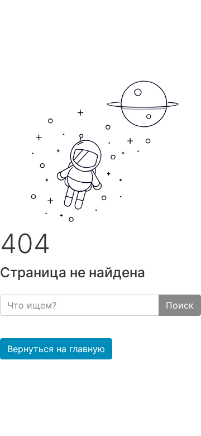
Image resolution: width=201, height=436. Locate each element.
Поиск (180, 305)
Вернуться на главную (56, 348)
